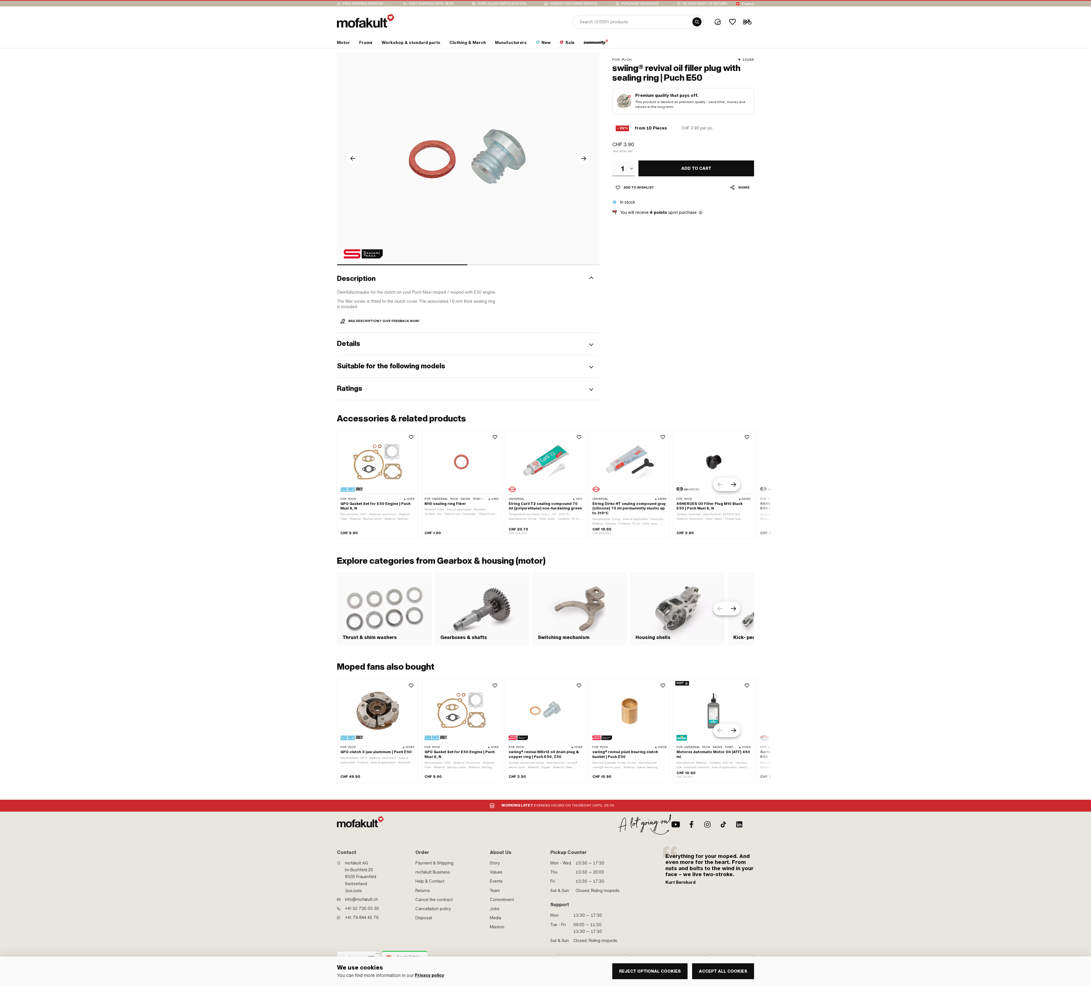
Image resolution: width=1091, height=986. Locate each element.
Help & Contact (429, 881)
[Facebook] (691, 824)
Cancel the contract (434, 900)
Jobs (494, 909)
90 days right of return (705, 3)
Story (495, 863)
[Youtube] (675, 824)
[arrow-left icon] (353, 158)
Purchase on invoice (640, 3)
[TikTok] (723, 824)
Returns (422, 890)
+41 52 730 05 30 (362, 908)
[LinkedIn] (739, 824)
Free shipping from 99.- (364, 3)
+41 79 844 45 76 (362, 917)
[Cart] (747, 22)
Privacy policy (429, 975)
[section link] (596, 44)
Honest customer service (573, 3)
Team (495, 890)
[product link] (377, 484)
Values (496, 872)
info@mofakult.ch (361, 899)
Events (496, 881)
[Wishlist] (732, 22)
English (748, 3)
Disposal (423, 918)
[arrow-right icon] (583, 158)
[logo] (365, 21)
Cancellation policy (433, 909)
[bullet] (402, 264)
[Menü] (377, 954)
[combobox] (623, 168)
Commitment (502, 900)
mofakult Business (432, 872)
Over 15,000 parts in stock (502, 3)
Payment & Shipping (434, 863)
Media (495, 918)
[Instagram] (707, 824)
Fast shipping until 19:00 (431, 3)
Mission (497, 927)
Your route (353, 890)
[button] (468, 279)
